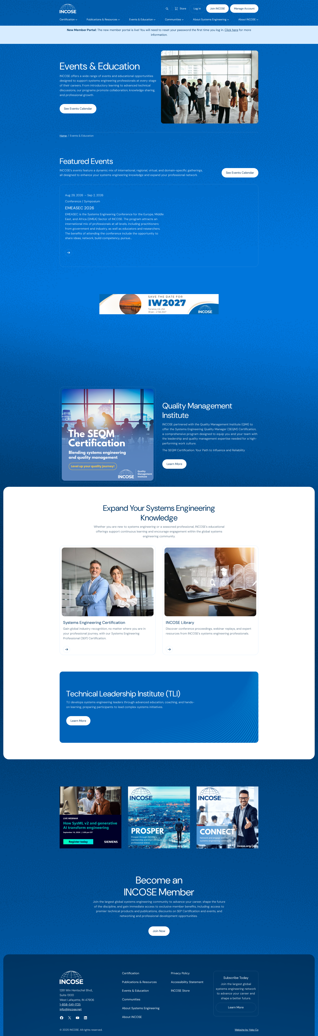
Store (183, 8)
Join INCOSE (217, 8)
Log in (197, 8)
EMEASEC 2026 (79, 207)
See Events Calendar (78, 109)
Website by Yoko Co (246, 1030)
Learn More (174, 464)
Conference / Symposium (82, 201)
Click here (231, 30)
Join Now (159, 931)
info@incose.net (71, 1009)
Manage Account (244, 8)
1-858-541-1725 (70, 1005)
